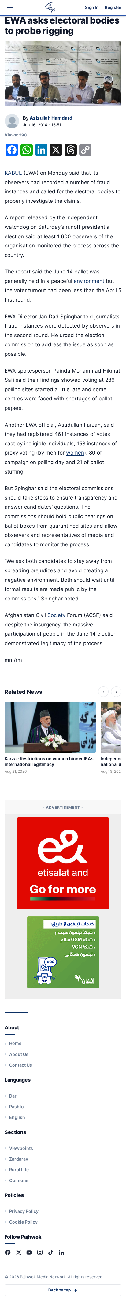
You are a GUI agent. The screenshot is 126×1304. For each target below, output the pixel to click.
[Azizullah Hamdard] (12, 121)
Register (113, 7)
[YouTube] (29, 1252)
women (75, 453)
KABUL (13, 173)
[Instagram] (40, 1252)
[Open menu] (10, 7)
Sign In (91, 7)
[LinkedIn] (61, 1252)
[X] (18, 1252)
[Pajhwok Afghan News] (50, 7)
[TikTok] (50, 1252)
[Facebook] (8, 1252)
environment (89, 281)
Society (56, 615)
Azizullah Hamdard (51, 118)
